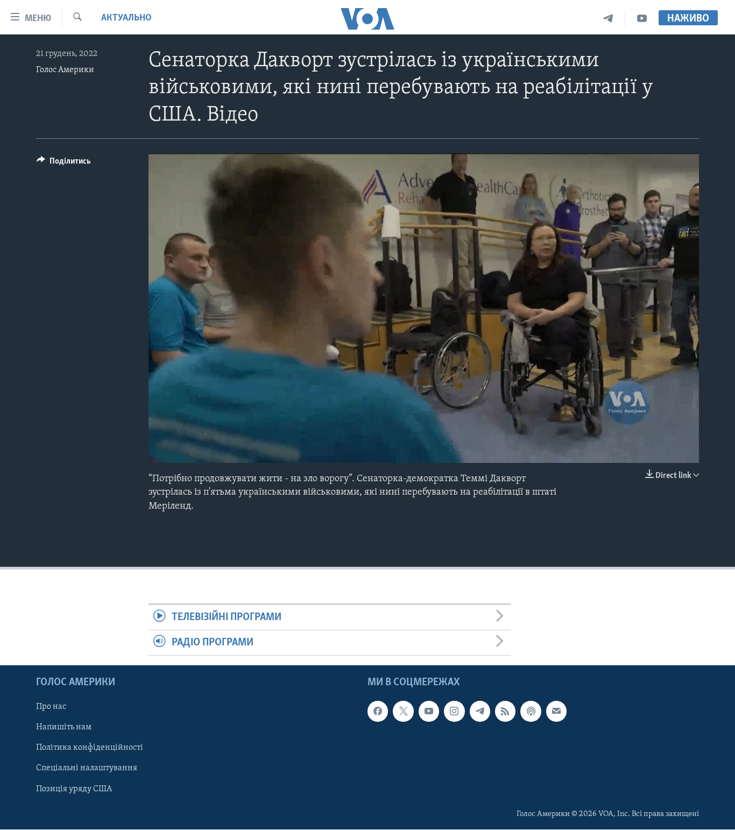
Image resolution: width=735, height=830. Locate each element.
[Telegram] (608, 18)
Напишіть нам (63, 727)
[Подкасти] (530, 711)
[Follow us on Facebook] (377, 711)
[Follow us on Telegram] (480, 711)
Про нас (51, 707)
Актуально (126, 18)
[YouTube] (642, 18)
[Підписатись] (556, 711)
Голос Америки (65, 70)
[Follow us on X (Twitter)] (403, 711)
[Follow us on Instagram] (454, 711)
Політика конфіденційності (89, 748)
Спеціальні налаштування (86, 768)
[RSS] (505, 711)
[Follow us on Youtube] (429, 711)
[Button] (64, 163)
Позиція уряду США (74, 789)
